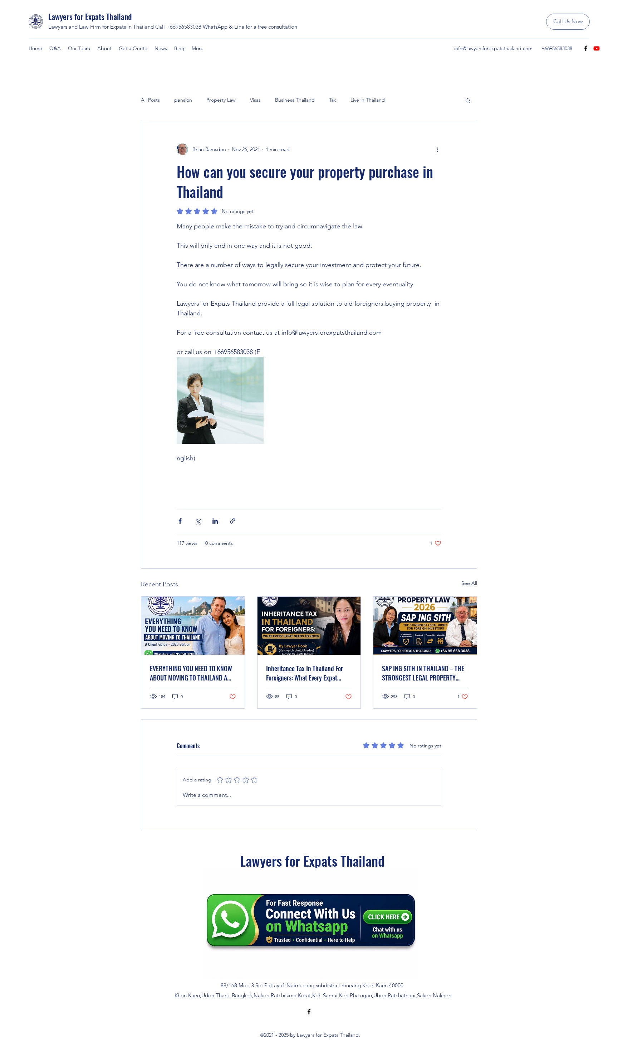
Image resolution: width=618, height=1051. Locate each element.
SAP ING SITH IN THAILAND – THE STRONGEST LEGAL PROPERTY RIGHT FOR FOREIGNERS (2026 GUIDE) (423, 673)
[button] (468, 100)
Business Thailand (295, 100)
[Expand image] (220, 400)
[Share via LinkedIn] (215, 521)
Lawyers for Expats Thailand (90, 16)
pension (183, 100)
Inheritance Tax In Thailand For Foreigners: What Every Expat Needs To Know (304, 673)
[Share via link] (232, 521)
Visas (255, 100)
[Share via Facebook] (180, 521)
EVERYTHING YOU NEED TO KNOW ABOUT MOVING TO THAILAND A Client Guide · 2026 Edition (191, 673)
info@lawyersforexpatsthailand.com (493, 48)
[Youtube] (596, 48)
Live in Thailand (367, 100)
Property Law (221, 100)
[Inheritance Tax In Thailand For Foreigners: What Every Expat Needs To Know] (309, 626)
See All (469, 583)
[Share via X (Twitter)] (197, 521)
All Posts (150, 100)
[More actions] (437, 149)
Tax (332, 100)
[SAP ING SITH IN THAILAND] (425, 626)
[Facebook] (585, 48)
